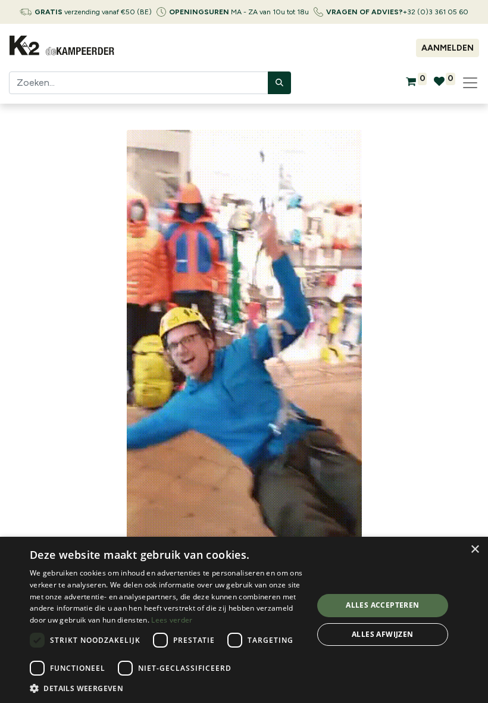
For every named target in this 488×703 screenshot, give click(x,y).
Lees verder (171, 620)
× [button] (474, 549)
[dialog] (244, 620)
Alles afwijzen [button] (383, 634)
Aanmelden (447, 48)
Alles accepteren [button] (382, 605)
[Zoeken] (279, 82)
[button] (167, 688)
